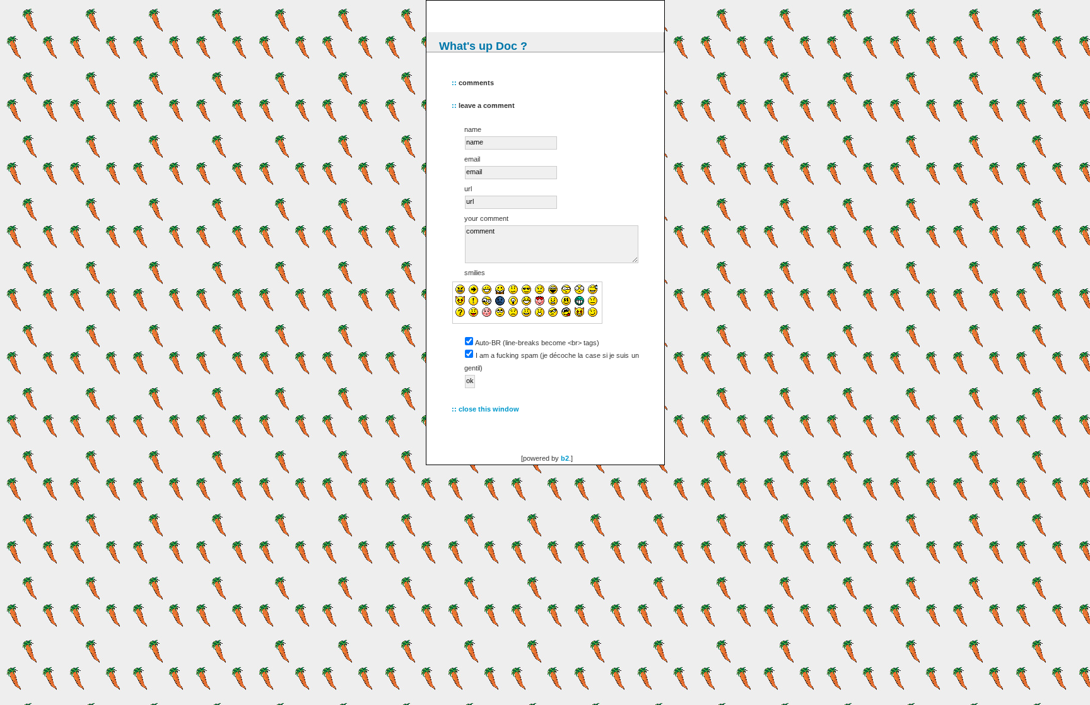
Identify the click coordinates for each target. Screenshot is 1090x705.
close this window (489, 409)
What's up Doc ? (483, 46)
